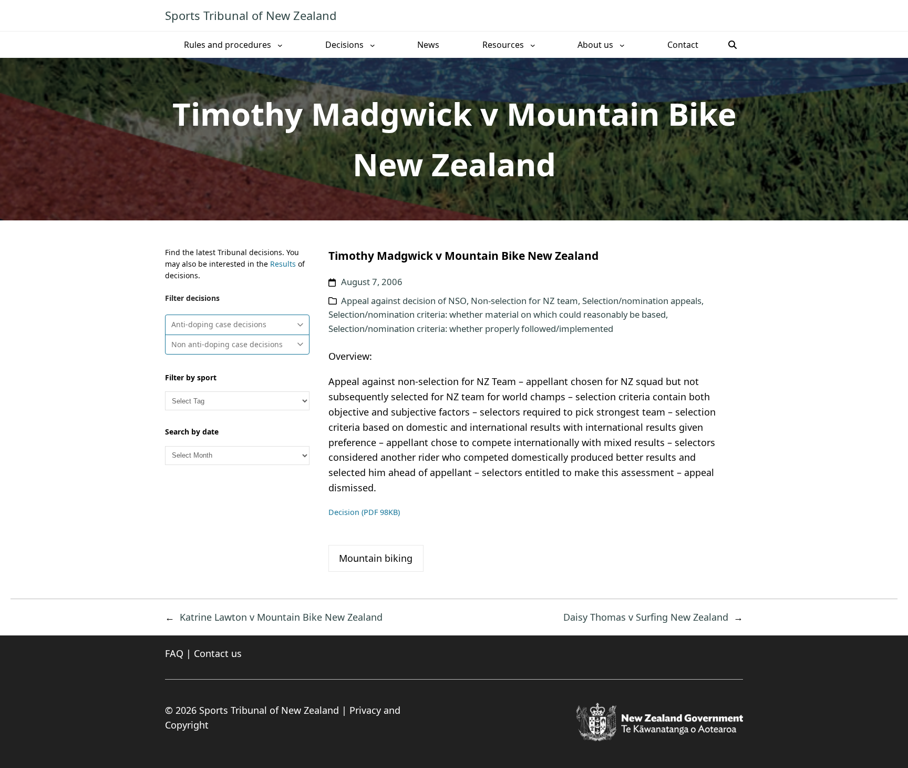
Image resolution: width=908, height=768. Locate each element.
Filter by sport (190, 377)
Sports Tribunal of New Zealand (251, 15)
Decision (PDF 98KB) (364, 512)
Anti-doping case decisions (218, 324)
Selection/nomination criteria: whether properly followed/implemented (470, 328)
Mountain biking (375, 558)
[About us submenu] (622, 44)
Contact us (218, 653)
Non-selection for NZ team (524, 301)
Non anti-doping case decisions (227, 344)
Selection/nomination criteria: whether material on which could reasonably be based (497, 314)
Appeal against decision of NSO (404, 301)
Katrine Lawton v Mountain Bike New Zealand (281, 617)
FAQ (174, 653)
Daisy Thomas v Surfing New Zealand (645, 617)
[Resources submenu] (532, 44)
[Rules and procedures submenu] (280, 44)
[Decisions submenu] (372, 44)
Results (283, 264)
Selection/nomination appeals (641, 301)
